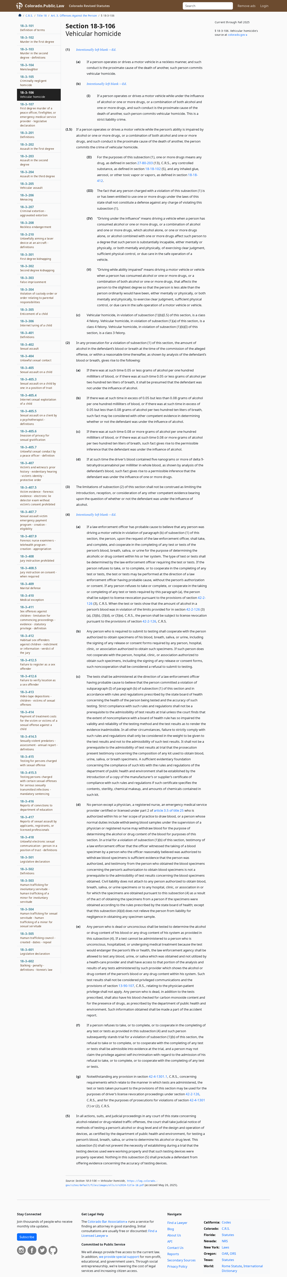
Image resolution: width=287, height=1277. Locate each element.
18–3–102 (37, 39)
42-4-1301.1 (158, 1076)
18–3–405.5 (38, 417)
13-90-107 (126, 985)
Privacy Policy (177, 1266)
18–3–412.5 (37, 664)
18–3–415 (38, 760)
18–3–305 (34, 311)
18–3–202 (37, 146)
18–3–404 (35, 358)
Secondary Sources (181, 1260)
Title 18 (42, 15)
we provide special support (119, 1257)
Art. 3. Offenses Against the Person (74, 15)
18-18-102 (153, 169)
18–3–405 (36, 370)
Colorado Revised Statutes (89, 6)
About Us (174, 1235)
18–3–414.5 (38, 742)
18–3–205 (31, 186)
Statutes (228, 1235)
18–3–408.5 (38, 572)
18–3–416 (36, 805)
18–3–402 (29, 346)
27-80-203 (145, 163)
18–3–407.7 (33, 520)
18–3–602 (36, 965)
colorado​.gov (236, 35)
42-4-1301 (197, 1100)
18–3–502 (27, 871)
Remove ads (247, 6)
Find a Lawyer (177, 1223)
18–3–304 (38, 295)
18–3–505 (37, 937)
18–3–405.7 (38, 451)
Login (264, 6)
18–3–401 (27, 335)
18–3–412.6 (38, 680)
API (169, 1241)
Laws (225, 1247)
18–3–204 (37, 174)
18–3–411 (37, 617)
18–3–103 (34, 53)
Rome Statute (232, 1266)
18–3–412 (39, 644)
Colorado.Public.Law (44, 5)
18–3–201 (27, 135)
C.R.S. (29, 15)
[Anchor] (118, 49)
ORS (233, 1253)
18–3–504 (38, 917)
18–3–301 (35, 256)
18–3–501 (35, 859)
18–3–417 (38, 823)
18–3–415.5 (38, 783)
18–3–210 (36, 240)
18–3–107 (38, 114)
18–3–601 (35, 952)
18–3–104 (29, 67)
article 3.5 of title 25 (169, 810)
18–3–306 (36, 323)
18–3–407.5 (37, 495)
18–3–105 (33, 81)
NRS (225, 1241)
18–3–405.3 (38, 383)
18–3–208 (35, 225)
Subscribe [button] (27, 1237)
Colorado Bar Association (106, 1221)
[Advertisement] (240, 104)
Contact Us (175, 1248)
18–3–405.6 (34, 435)
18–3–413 (37, 698)
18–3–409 (30, 586)
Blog (170, 1229)
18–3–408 (37, 558)
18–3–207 (33, 211)
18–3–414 (38, 720)
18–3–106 (32, 94)
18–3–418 (38, 843)
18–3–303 (33, 280)
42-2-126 (193, 609)
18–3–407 (38, 471)
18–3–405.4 (38, 399)
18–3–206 (27, 197)
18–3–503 (34, 891)
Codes (226, 1222)
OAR (225, 1253)
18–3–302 (37, 268)
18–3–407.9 (37, 542)
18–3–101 (32, 28)
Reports (173, 1254)
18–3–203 (34, 160)
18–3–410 (32, 597)
